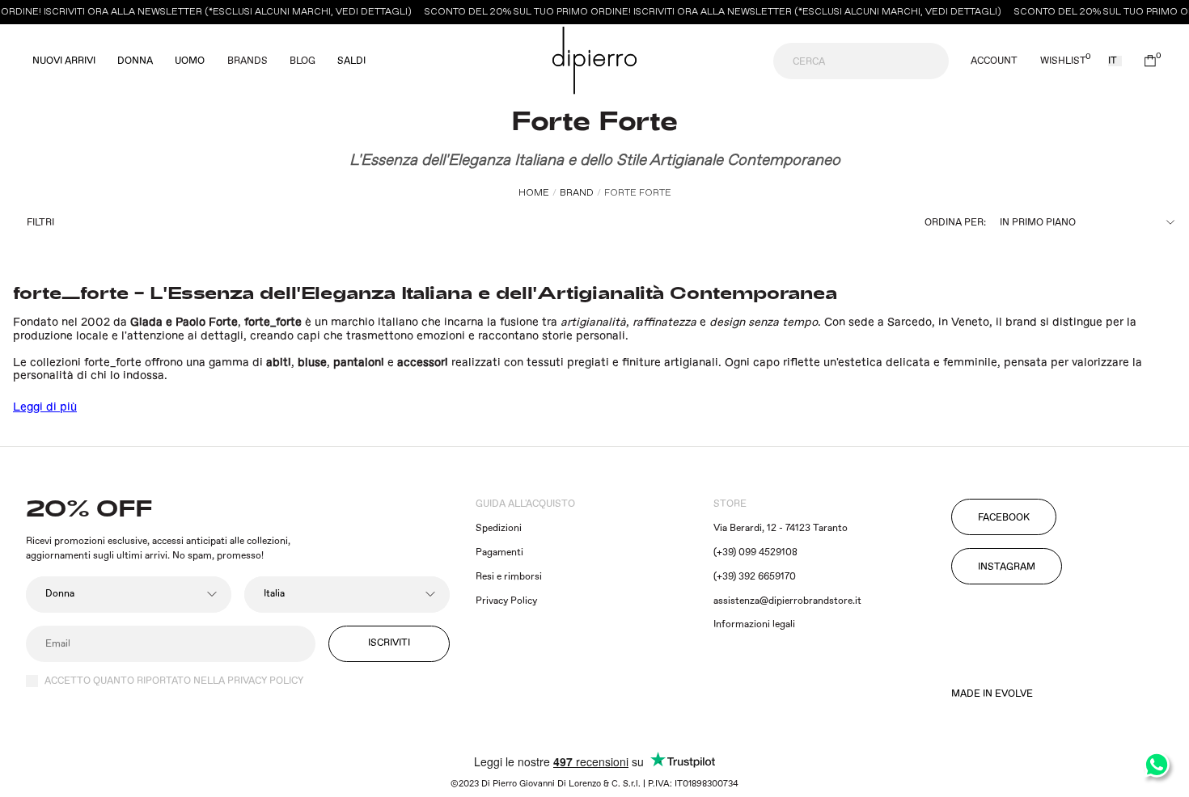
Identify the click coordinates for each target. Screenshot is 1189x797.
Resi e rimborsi (509, 577)
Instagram (1006, 567)
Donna (135, 61)
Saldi (351, 61)
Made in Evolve (992, 694)
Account (994, 61)
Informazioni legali (754, 624)
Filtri (40, 223)
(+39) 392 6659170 (754, 577)
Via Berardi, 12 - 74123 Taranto (780, 528)
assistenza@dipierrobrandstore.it (787, 601)
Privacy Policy (506, 601)
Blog (302, 61)
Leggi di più (45, 407)
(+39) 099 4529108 (755, 552)
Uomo (190, 61)
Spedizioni (499, 528)
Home (533, 192)
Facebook (1004, 518)
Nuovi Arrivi (63, 61)
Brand (577, 192)
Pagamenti (499, 552)
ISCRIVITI (389, 643)
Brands (247, 61)
